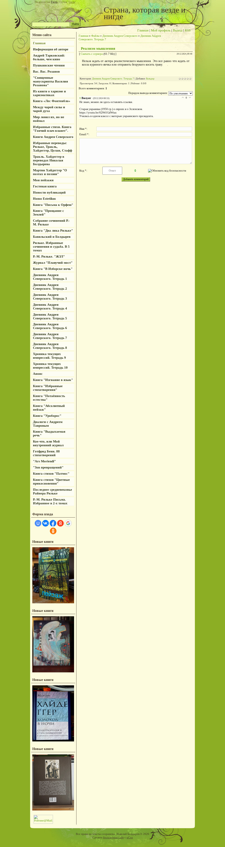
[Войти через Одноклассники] (53, 531)
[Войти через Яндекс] (60, 523)
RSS (188, 30)
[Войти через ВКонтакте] (45, 523)
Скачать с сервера (92, 53)
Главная (143, 30)
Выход (177, 30)
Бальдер (150, 78)
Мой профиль (161, 30)
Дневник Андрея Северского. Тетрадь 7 (113, 78)
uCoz (130, 837)
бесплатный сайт (113, 837)
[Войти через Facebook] (53, 523)
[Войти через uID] (38, 523)
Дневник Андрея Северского (120, 35)
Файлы (95, 35)
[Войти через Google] (68, 523)
